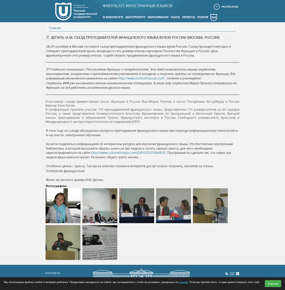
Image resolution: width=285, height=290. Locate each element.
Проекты (188, 17)
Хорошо (273, 283)
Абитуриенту (135, 17)
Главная (55, 28)
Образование (158, 17)
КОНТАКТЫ (53, 273)
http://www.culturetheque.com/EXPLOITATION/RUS (128, 153)
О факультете (113, 17)
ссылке (183, 282)
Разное (202, 17)
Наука (175, 17)
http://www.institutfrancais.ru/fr (141, 78)
